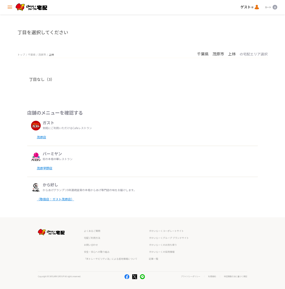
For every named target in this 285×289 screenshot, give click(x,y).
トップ (21, 54)
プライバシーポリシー (190, 276)
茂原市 (42, 54)
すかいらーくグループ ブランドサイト (169, 237)
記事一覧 (153, 258)
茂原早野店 (44, 168)
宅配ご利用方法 (92, 237)
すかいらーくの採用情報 (161, 251)
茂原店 (41, 137)
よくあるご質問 (92, 230)
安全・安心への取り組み (97, 251)
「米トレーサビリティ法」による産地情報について (110, 258)
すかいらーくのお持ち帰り (163, 244)
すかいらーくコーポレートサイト (166, 230)
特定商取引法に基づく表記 (235, 276)
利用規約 (212, 276)
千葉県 (31, 54)
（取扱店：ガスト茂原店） (55, 199)
